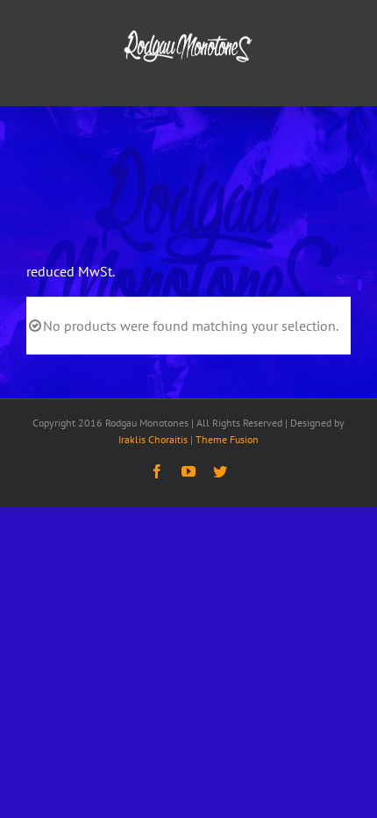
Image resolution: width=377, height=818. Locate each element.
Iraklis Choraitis (153, 439)
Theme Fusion (227, 439)
